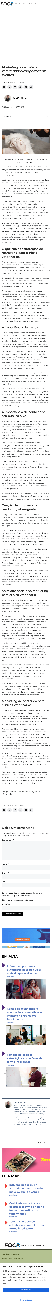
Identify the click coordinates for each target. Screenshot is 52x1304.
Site (3, 882)
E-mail (5, 873)
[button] (4, 87)
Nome (5, 864)
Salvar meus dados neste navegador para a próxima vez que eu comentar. (22, 894)
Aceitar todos (26, 1290)
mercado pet (10, 201)
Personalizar (26, 1295)
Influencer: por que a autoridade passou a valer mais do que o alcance (24, 970)
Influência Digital (29, 791)
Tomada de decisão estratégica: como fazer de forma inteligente (24, 1058)
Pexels (33, 162)
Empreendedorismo (12, 791)
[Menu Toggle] (49, 4)
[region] (26, 1283)
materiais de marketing (38, 394)
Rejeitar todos (26, 1300)
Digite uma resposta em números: (17, 900)
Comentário (8, 840)
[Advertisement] (26, 35)
